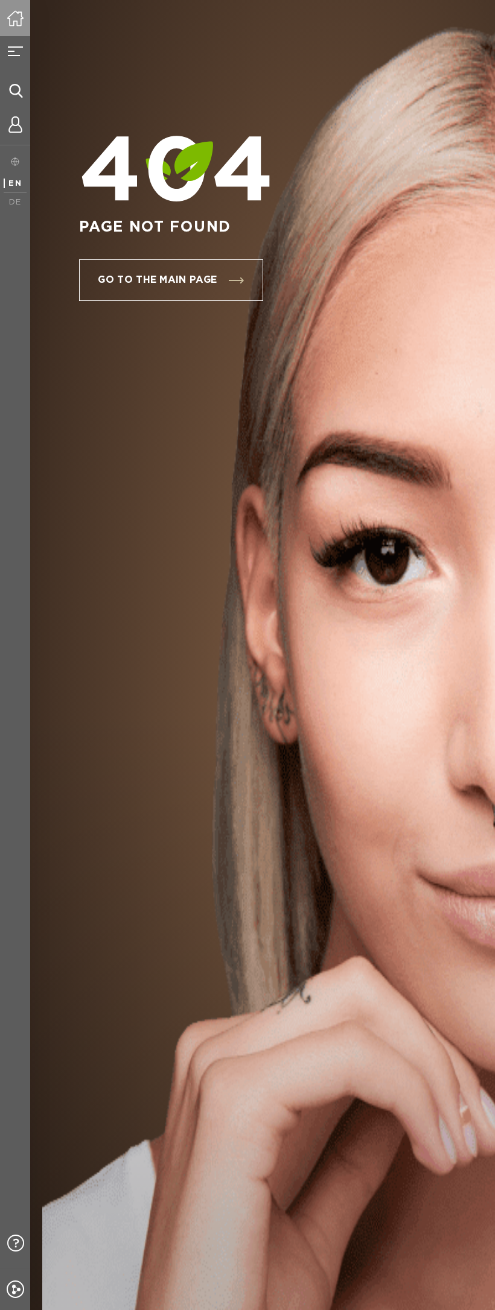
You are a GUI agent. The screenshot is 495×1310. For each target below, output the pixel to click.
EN (15, 183)
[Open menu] (15, 51)
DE (15, 202)
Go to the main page (157, 280)
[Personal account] (15, 127)
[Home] (15, 18)
